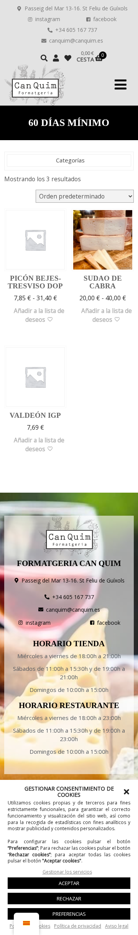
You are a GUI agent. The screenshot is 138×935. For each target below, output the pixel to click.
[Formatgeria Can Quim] (35, 85)
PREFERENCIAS (69, 913)
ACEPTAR (69, 883)
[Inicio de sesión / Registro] (56, 58)
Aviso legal (116, 926)
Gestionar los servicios (67, 872)
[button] (126, 792)
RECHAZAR (69, 898)
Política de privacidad (77, 926)
